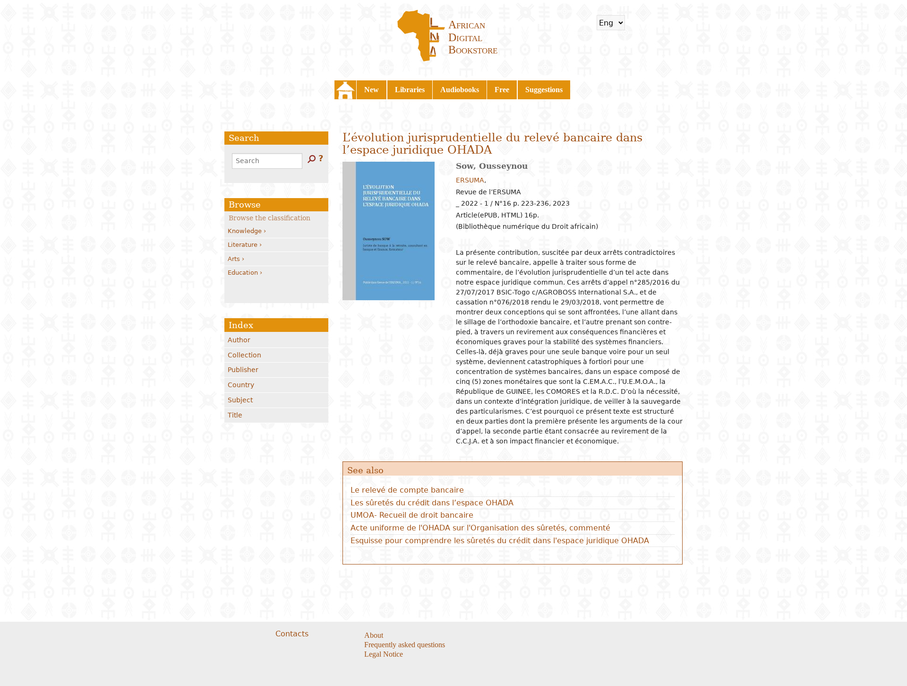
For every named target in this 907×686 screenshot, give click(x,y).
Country (241, 385)
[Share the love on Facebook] (501, 636)
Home (345, 89)
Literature (242, 244)
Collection (244, 355)
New (371, 90)
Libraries (410, 90)
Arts (234, 258)
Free (502, 90)
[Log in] (663, 22)
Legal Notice (383, 654)
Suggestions (544, 90)
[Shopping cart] (638, 22)
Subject (240, 400)
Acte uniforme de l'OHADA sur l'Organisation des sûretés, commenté (480, 527)
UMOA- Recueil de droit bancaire (412, 515)
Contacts (291, 633)
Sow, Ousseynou (492, 166)
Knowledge (245, 230)
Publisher (243, 369)
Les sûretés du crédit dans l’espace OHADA (432, 502)
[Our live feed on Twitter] (513, 636)
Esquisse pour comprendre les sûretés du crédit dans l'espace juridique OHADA (500, 540)
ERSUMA (470, 180)
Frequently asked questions (404, 645)
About (373, 635)
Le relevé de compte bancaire (407, 490)
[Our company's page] (525, 636)
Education (243, 272)
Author (239, 340)
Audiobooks (459, 90)
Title (235, 415)
